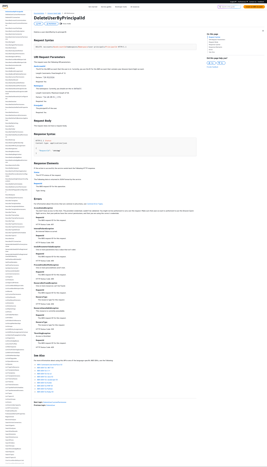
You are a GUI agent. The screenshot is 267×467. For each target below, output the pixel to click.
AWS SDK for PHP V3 (45, 386)
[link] (69, 13)
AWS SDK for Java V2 (45, 377)
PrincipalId (38, 105)
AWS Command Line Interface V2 (49, 365)
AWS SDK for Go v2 (44, 374)
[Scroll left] (87, 6)
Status (36, 172)
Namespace (38, 86)
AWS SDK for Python (45, 389)
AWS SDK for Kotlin (44, 383)
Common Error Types (95, 204)
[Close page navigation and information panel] (263, 30)
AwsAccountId (39, 66)
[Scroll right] (141, 6)
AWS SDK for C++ (43, 371)
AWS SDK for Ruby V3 (45, 392)
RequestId (44, 151)
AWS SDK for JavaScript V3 (47, 380)
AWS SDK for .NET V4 (45, 368)
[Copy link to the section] (32, 40)
